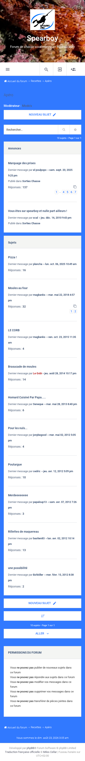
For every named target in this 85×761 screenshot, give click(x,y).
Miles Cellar (50, 752)
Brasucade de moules (22, 366)
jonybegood (39, 434)
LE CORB (14, 330)
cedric (36, 471)
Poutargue (15, 464)
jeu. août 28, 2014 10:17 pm (60, 373)
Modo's (27, 106)
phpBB (30, 748)
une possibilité (17, 568)
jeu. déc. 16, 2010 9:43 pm (56, 217)
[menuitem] (46, 69)
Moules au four (18, 288)
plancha (37, 264)
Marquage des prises (21, 163)
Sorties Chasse (31, 181)
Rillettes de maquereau (23, 531)
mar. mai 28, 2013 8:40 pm (61, 404)
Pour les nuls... (17, 428)
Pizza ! (12, 257)
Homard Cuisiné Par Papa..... (27, 397)
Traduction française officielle (22, 752)
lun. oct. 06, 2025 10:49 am (61, 264)
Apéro (8, 95)
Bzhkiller (38, 574)
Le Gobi (37, 373)
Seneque (38, 404)
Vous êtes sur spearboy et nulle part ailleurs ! (37, 211)
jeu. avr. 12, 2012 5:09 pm (58, 471)
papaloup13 (40, 502)
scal (35, 217)
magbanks (39, 294)
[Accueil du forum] (42, 19)
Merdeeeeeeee (18, 495)
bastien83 (39, 538)
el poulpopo (39, 169)
